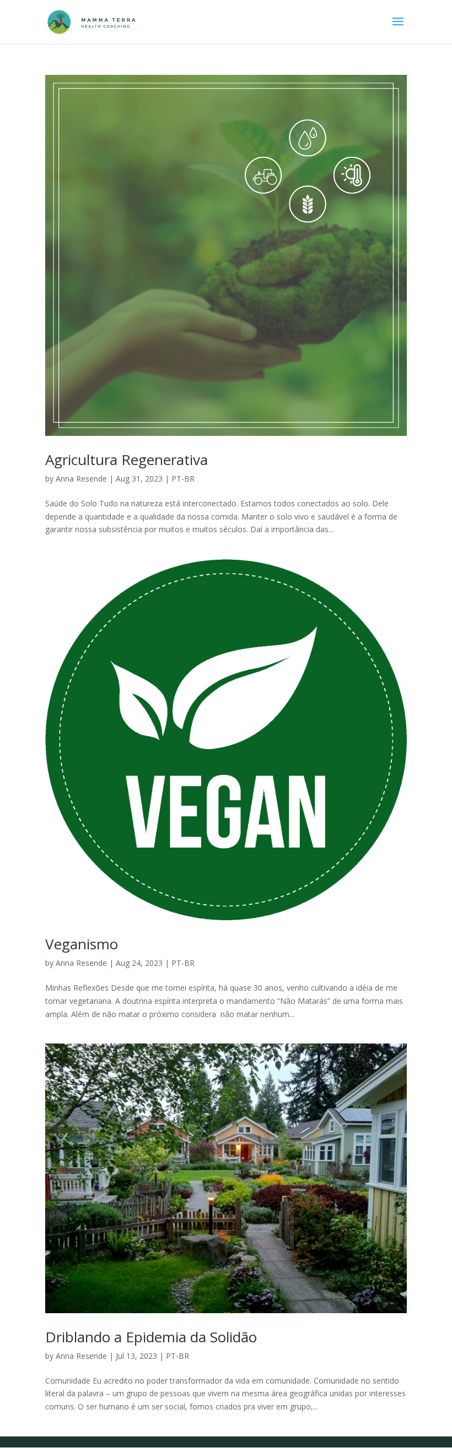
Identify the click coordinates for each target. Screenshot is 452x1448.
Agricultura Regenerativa (126, 459)
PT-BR (183, 478)
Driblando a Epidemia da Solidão (151, 1337)
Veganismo (81, 944)
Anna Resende (81, 478)
